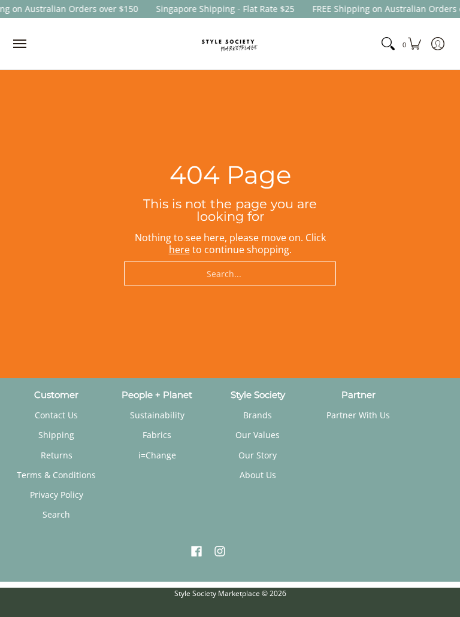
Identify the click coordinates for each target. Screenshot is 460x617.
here (327, 48)
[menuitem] (414, 43)
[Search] (391, 43)
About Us (258, 475)
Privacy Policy (56, 494)
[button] (196, 552)
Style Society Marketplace (217, 593)
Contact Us (56, 415)
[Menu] (19, 43)
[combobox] (230, 273)
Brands (257, 415)
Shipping (56, 434)
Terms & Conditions (56, 475)
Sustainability (157, 415)
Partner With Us (358, 415)
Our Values (257, 434)
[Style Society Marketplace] (230, 43)
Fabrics (157, 434)
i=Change (157, 455)
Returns (56, 455)
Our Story (257, 455)
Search (56, 514)
